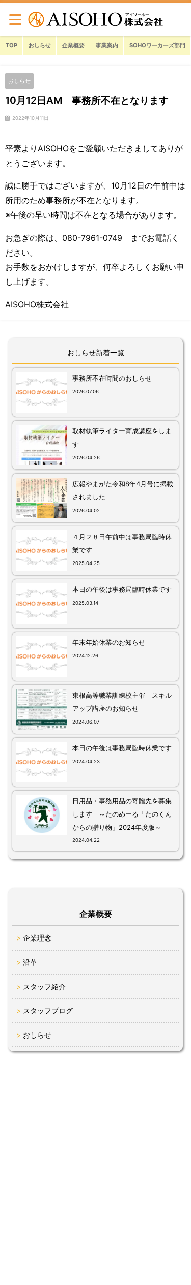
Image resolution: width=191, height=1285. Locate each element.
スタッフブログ (48, 1010)
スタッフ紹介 (44, 986)
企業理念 (37, 937)
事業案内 (107, 45)
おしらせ (40, 45)
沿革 (30, 962)
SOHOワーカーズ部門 (157, 45)
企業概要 (73, 45)
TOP (11, 45)
